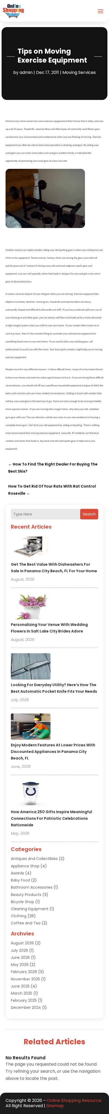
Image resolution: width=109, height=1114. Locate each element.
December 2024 (26, 1007)
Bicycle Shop (22, 901)
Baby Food (20, 880)
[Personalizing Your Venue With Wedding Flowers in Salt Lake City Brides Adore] (31, 607)
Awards (17, 873)
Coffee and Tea (25, 923)
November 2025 (25, 979)
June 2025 (20, 986)
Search (89, 514)
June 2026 (20, 957)
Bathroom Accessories (31, 887)
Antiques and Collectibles (34, 858)
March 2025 (21, 993)
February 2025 (24, 1000)
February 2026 (24, 971)
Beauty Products (26, 894)
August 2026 (22, 943)
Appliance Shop (25, 866)
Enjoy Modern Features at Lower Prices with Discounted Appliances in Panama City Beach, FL (53, 751)
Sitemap (55, 1106)
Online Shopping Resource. (74, 1100)
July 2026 (19, 950)
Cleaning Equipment (29, 909)
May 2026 (20, 964)
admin (26, 72)
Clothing (18, 916)
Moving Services (79, 72)
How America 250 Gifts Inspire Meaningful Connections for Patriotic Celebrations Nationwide (51, 818)
